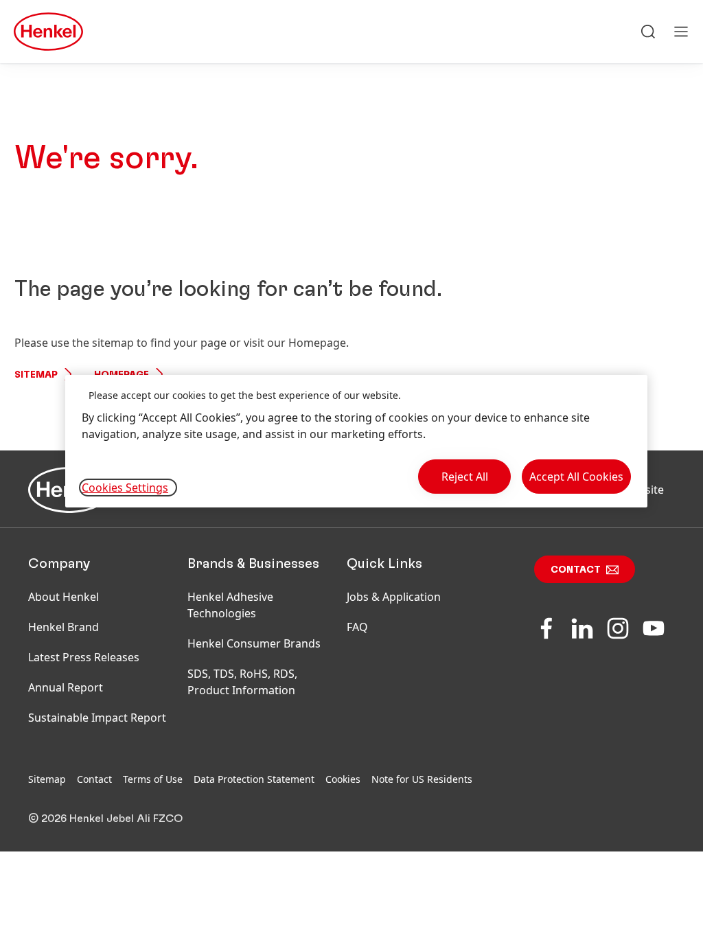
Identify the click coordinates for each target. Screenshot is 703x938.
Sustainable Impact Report (97, 717)
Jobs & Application (394, 596)
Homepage (121, 375)
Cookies (342, 779)
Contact (576, 570)
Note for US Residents (421, 779)
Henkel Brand (63, 626)
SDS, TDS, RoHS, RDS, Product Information (242, 682)
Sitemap (36, 375)
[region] (356, 441)
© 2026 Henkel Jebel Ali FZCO (105, 818)
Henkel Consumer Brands (254, 643)
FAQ (357, 626)
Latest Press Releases (83, 657)
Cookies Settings (125, 487)
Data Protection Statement (254, 779)
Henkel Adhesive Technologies (230, 605)
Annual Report (65, 687)
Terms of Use (153, 779)
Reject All (464, 476)
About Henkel (63, 596)
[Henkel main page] (48, 31)
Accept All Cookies (576, 476)
